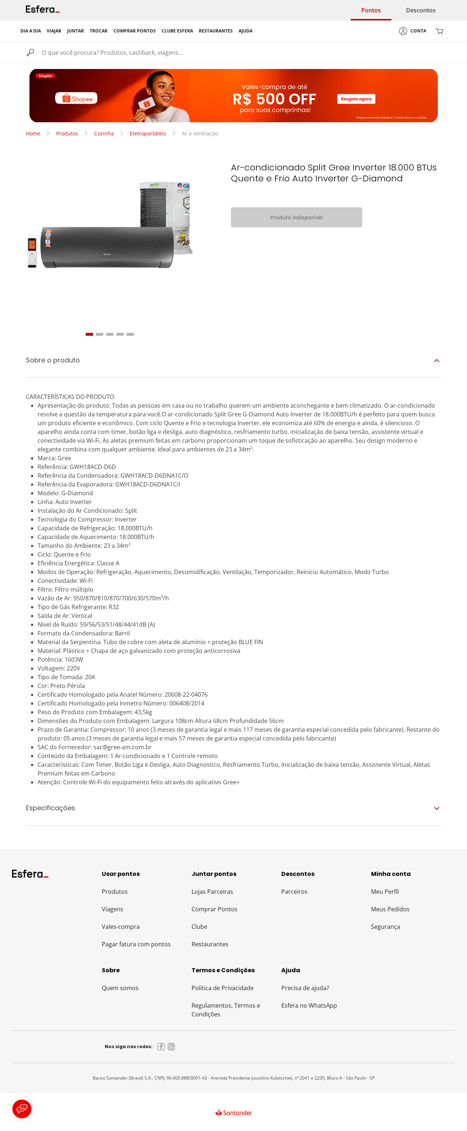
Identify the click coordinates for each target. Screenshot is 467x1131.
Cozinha (104, 133)
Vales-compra (121, 927)
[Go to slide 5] (130, 334)
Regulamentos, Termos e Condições (226, 1009)
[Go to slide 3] (109, 334)
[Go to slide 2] (99, 334)
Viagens (112, 909)
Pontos (371, 10)
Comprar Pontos (215, 909)
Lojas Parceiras (212, 892)
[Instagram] (171, 1046)
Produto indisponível (296, 217)
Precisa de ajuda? (305, 988)
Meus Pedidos (390, 909)
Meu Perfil (385, 892)
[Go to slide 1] (89, 334)
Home (33, 133)
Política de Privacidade (223, 988)
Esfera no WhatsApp (309, 1005)
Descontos (421, 10)
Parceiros (294, 892)
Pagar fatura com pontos (136, 944)
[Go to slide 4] (120, 334)
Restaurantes (210, 944)
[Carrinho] (439, 31)
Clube (199, 927)
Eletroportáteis (148, 133)
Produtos (67, 133)
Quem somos (120, 988)
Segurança (385, 927)
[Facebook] (161, 1046)
